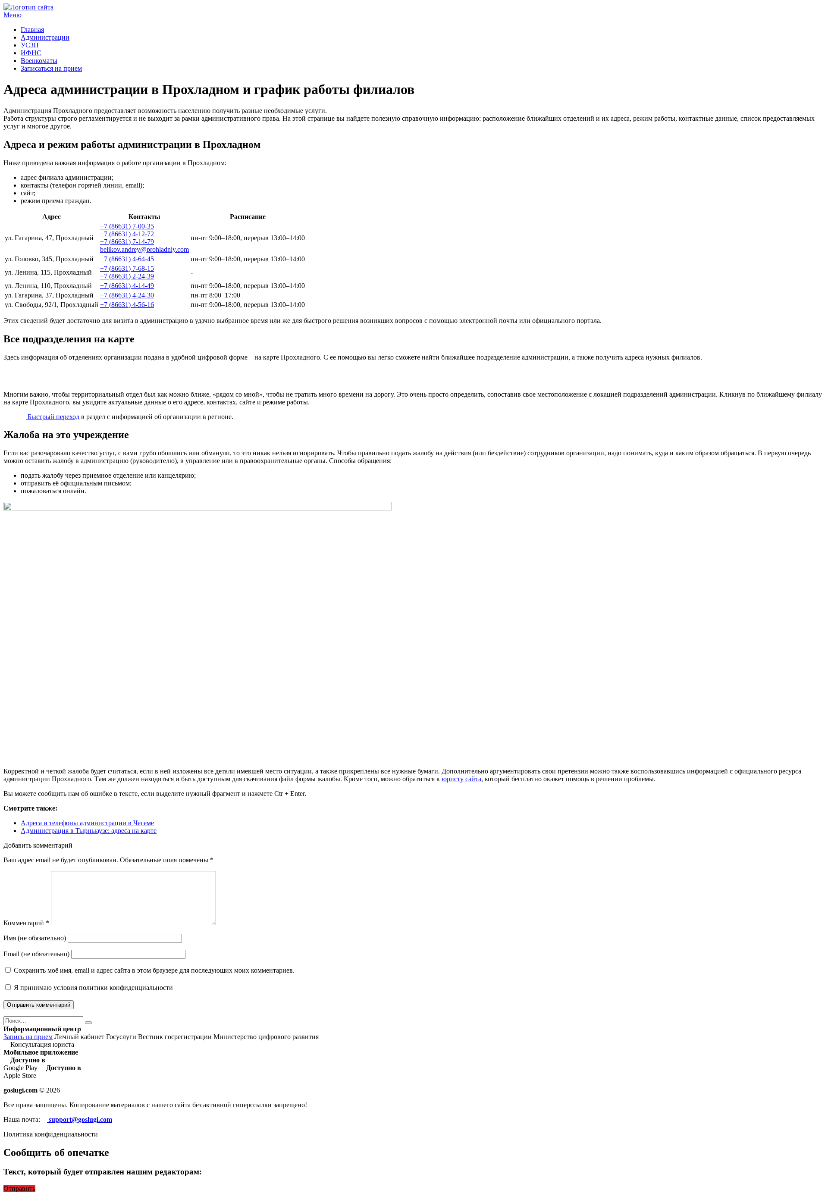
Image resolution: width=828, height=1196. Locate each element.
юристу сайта (461, 779)
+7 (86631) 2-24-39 (127, 276)
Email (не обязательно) (36, 954)
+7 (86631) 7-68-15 (127, 268)
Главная (32, 29)
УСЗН (30, 45)
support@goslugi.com (79, 1119)
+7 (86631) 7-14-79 (127, 241)
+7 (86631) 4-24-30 (127, 295)
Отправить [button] (19, 1188)
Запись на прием (28, 1036)
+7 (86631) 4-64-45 (127, 259)
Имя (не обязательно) (34, 938)
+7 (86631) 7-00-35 (127, 226)
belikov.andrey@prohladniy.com (144, 249)
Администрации (45, 37)
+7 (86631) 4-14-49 (127, 285)
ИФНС (31, 52)
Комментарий (26, 923)
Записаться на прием (51, 68)
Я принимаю (92, 987)
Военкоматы (39, 60)
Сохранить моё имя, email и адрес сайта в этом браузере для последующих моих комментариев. (154, 970)
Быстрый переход (52, 416)
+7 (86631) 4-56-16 (127, 304)
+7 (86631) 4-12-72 (127, 234)
